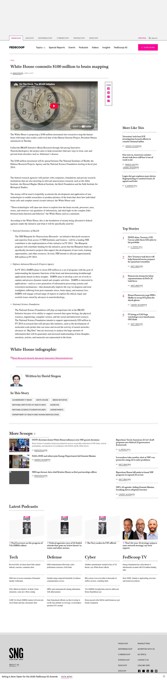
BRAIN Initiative (60, 400)
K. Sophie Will (131, 186)
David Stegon (18, 73)
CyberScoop (63, 38)
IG (151, 670)
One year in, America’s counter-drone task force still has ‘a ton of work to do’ (137, 157)
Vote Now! (66, 676)
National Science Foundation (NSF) (29, 409)
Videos (95, 47)
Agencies (54, 405)
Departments (56, 409)
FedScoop (16, 38)
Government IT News (22, 400)
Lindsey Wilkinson (133, 146)
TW (143, 670)
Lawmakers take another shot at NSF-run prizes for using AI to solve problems (135, 458)
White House (42, 400)
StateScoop (79, 38)
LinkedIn (147, 670)
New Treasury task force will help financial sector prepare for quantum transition (141, 259)
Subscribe (149, 47)
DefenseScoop (45, 38)
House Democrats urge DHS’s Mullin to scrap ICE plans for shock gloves (142, 298)
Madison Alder (40, 450)
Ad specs (142, 654)
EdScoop (93, 38)
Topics (39, 47)
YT (156, 670)
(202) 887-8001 (144, 665)
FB (139, 670)
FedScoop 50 (120, 47)
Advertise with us (146, 649)
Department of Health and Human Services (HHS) (35, 414)
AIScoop (30, 38)
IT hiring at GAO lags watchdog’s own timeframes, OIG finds (141, 317)
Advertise (142, 38)
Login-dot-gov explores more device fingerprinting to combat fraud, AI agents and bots (139, 179)
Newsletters (144, 643)
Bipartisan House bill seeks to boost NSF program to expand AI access (134, 473)
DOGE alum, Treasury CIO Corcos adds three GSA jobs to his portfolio (142, 240)
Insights (106, 47)
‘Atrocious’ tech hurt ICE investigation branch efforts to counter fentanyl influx (136, 139)
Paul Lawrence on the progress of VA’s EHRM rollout (26, 544)
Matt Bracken (137, 266)
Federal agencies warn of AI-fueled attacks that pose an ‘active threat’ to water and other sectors (64, 545)
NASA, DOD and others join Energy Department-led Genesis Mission (64, 456)
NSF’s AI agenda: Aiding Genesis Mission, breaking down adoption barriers (135, 488)
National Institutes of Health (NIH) (29, 405)
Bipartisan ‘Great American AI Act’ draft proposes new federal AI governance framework (135, 442)
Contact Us (143, 660)
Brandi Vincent (132, 164)
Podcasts (83, 47)
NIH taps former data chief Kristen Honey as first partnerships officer (64, 472)
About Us (14, 664)
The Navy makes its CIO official (101, 543)
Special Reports (57, 47)
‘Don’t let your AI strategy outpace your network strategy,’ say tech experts (140, 545)
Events (72, 47)
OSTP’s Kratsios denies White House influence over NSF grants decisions (65, 439)
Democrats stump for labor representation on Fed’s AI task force (141, 278)
